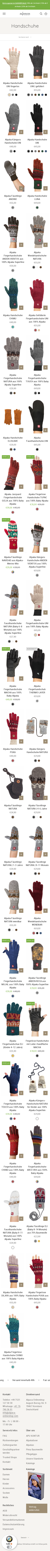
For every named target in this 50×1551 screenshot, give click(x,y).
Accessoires (8, 1488)
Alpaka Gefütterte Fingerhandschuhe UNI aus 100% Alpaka (37, 318)
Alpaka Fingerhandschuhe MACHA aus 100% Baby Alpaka (13, 691)
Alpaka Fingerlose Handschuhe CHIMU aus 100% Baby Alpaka (13, 1355)
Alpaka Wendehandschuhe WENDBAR (37, 921)
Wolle (5, 1497)
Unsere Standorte (34, 1458)
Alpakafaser (32, 1440)
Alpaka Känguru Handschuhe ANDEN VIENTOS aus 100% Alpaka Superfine (37, 562)
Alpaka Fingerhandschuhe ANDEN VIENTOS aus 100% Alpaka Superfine (13, 257)
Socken (6, 1492)
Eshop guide (43, 1544)
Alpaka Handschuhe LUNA (37, 197)
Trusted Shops (10, 1457)
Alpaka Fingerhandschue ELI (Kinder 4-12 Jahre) (13, 1044)
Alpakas (30, 1444)
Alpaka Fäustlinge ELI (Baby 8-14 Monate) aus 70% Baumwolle (37, 1229)
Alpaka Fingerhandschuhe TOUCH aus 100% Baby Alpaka (37, 379)
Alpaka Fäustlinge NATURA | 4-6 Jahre (37, 807)
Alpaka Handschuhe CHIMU (13, 317)
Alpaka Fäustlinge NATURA (13, 807)
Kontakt (6, 1461)
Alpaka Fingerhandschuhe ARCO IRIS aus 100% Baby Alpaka (37, 1168)
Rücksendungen (10, 1440)
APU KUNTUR (33, 1435)
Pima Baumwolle (34, 1449)
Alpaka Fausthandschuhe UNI (37, 439)
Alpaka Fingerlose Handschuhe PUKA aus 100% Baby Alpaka (37, 1295)
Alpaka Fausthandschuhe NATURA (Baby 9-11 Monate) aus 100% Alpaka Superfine (13, 1233)
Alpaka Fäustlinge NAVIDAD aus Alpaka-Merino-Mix (13, 560)
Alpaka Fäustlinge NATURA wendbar (13, 920)
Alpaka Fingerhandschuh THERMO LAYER (37, 689)
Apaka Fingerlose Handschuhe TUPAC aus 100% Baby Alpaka (37, 497)
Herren (6, 1479)
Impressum (8, 1528)
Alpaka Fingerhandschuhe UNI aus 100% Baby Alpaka (37, 623)
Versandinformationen (14, 1519)
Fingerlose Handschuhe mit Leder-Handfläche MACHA (37, 1044)
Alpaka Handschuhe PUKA (13, 750)
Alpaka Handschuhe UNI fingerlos (13, 85)
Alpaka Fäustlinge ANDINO (13, 197)
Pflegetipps (31, 1454)
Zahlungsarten (10, 1444)
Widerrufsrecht (10, 1515)
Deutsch (23, 1537)
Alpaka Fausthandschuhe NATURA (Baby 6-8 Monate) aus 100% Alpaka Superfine (13, 626)
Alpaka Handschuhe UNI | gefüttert (37, 85)
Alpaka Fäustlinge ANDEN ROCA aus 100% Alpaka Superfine (37, 981)
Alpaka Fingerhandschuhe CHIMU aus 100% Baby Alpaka (13, 1168)
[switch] (9, 1547)
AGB (5, 1510)
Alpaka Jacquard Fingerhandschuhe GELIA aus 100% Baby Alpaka (13, 499)
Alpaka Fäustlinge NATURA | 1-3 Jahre (13, 863)
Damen (6, 1474)
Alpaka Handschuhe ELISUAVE (13, 439)
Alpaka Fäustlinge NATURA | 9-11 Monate (37, 863)
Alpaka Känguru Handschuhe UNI (13, 141)
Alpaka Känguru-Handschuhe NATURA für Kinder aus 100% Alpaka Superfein (37, 1105)
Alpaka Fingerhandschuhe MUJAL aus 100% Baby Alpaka (12, 982)
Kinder (6, 1483)
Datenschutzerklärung (13, 1524)
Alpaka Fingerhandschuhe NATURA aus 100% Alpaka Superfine (13, 379)
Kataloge (30, 1463)
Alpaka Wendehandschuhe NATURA (37, 255)
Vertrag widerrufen (34, 1508)
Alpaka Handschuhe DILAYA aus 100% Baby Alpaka (12, 1295)
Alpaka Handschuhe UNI (37, 141)
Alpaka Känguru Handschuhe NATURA (37, 750)
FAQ (5, 1435)
